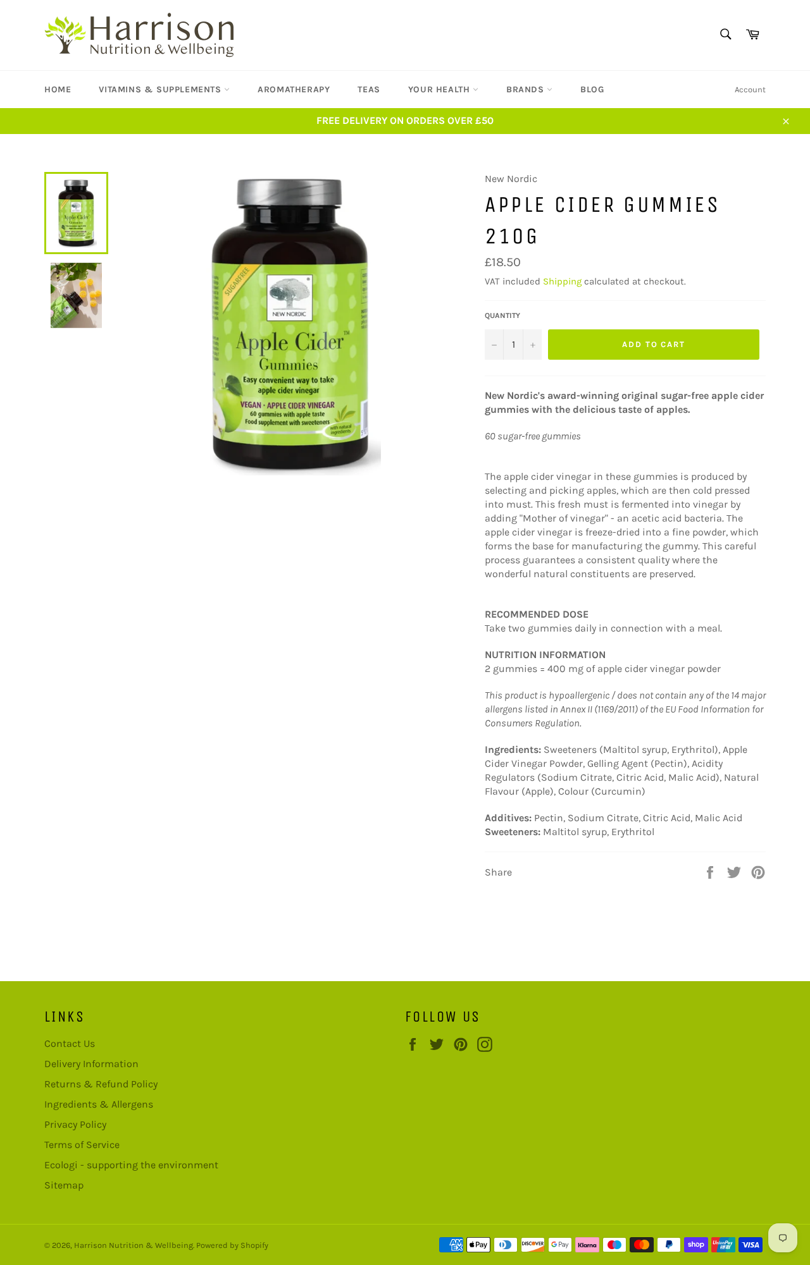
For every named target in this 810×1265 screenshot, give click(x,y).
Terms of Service (82, 1145)
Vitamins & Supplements (161, 89)
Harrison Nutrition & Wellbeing (133, 1245)
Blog (592, 89)
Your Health (440, 89)
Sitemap (64, 1185)
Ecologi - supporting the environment (131, 1165)
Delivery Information (91, 1064)
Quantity (502, 315)
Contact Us (69, 1043)
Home (57, 89)
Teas (369, 89)
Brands (526, 89)
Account (750, 89)
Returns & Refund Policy (101, 1084)
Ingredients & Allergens (98, 1104)
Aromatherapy (294, 89)
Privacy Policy (75, 1124)
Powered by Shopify (232, 1245)
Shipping (562, 281)
